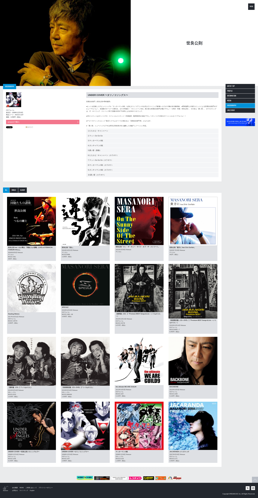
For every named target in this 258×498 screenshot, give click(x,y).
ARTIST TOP (231, 86)
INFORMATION (231, 95)
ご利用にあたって (31, 487)
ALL (6, 190)
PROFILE (230, 91)
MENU (251, 6)
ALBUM (22, 190)
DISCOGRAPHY (231, 105)
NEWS (22, 487)
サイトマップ (24, 490)
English (32, 490)
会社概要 (15, 487)
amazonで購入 (14, 122)
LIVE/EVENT (231, 110)
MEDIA (229, 100)
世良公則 (194, 43)
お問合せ (15, 490)
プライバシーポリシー (46, 487)
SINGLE (14, 190)
